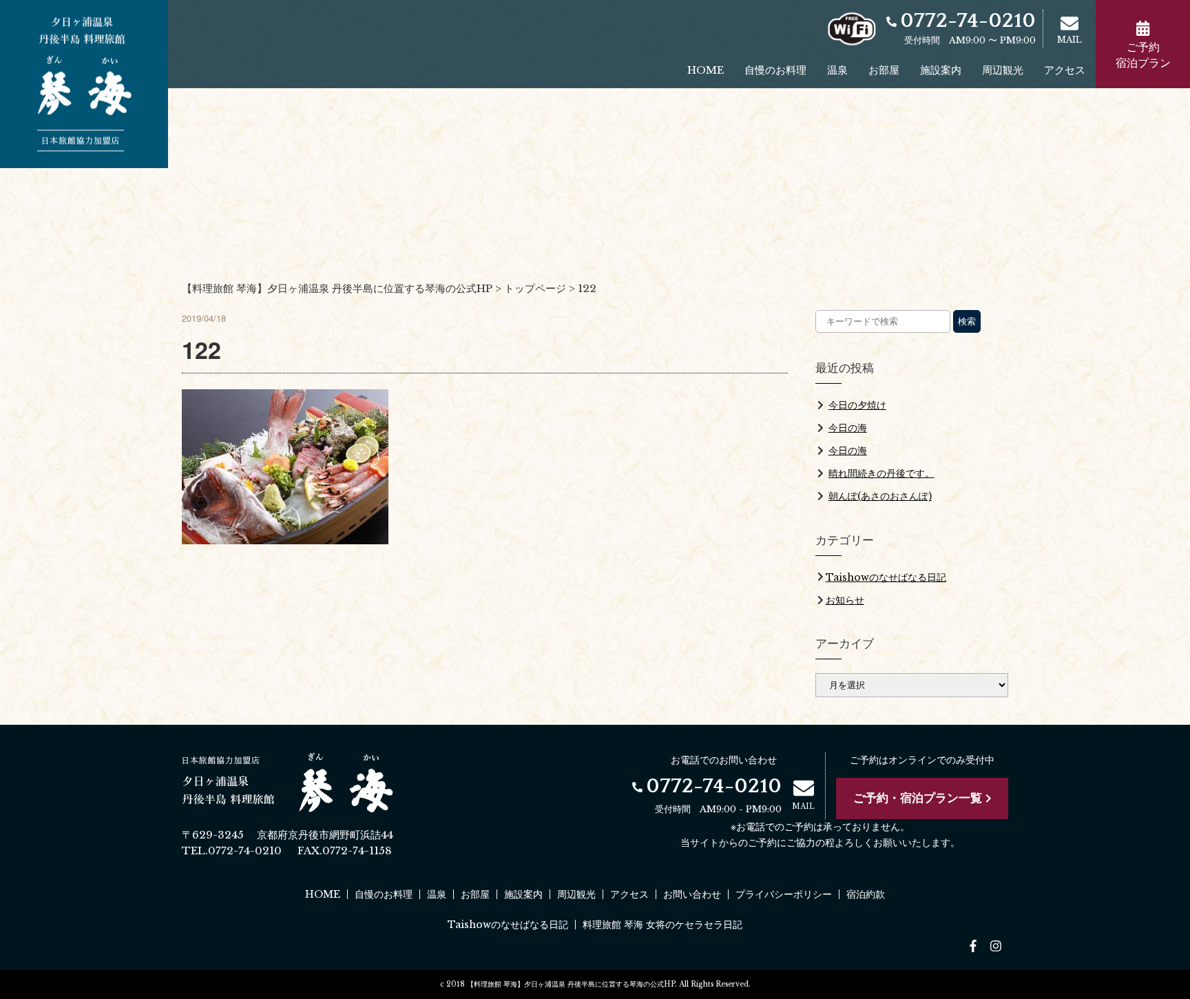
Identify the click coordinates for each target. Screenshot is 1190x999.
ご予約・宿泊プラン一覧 (917, 798)
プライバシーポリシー (783, 894)
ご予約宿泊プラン (1143, 55)
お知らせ (845, 600)
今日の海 (847, 428)
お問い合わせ (692, 894)
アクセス (1064, 69)
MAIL (1069, 39)
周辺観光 (1002, 69)
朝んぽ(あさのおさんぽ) (880, 496)
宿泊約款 (865, 894)
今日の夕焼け (857, 405)
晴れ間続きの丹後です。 (881, 473)
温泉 (837, 69)
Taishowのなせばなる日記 (886, 577)
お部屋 (883, 69)
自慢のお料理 (775, 69)
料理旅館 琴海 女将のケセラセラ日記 (662, 924)
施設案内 (940, 69)
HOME (705, 69)
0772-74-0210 (968, 21)
